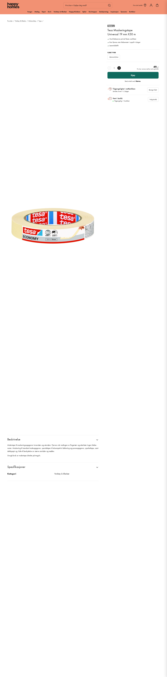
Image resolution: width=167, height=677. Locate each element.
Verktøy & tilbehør (60, 12)
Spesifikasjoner (16, 467)
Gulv (49, 12)
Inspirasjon (114, 12)
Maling (36, 12)
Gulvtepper (93, 12)
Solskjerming (103, 12)
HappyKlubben (74, 12)
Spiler (84, 12)
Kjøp (133, 75)
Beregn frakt (153, 90)
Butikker (132, 12)
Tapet (44, 12)
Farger (29, 12)
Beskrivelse (13, 439)
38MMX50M (113, 57)
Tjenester (124, 12)
